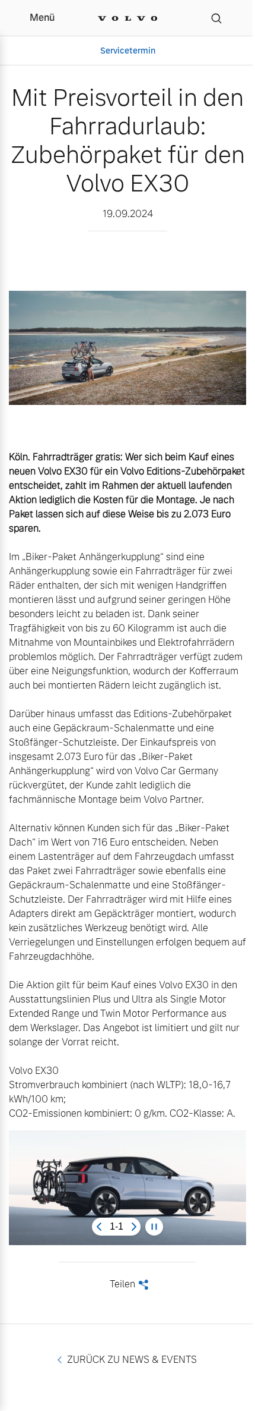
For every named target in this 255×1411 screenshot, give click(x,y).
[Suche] (216, 18)
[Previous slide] (99, 1226)
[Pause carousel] (154, 1227)
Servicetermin (127, 50)
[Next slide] (134, 1226)
